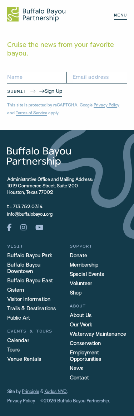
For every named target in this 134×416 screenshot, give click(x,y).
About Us (80, 315)
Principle (30, 392)
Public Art (18, 318)
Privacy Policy (106, 105)
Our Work (81, 324)
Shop (75, 293)
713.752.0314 (28, 207)
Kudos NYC (55, 392)
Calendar (18, 340)
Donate (78, 255)
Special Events (87, 274)
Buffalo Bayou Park (29, 255)
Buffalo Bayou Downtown (23, 268)
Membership (84, 265)
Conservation (85, 343)
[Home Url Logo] (36, 14)
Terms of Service (31, 113)
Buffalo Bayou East (30, 280)
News (76, 368)
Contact (79, 378)
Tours (13, 350)
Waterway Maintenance (98, 334)
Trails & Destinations (31, 308)
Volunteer (81, 283)
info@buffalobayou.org (30, 214)
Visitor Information (28, 299)
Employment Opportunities (85, 356)
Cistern (15, 290)
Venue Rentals (24, 359)
